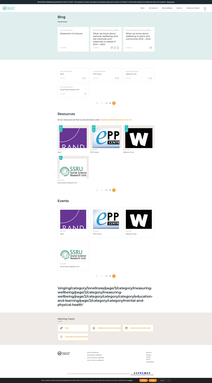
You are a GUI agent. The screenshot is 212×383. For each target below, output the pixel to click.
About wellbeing (167, 8)
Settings (162, 380)
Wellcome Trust (131, 74)
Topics (142, 8)
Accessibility (150, 362)
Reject (152, 380)
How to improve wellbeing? (95, 360)
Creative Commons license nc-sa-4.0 (116, 120)
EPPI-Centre (97, 74)
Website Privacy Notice (148, 357)
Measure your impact (193, 8)
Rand (62, 74)
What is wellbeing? (93, 352)
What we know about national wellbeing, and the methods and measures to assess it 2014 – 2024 (105, 39)
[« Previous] (97, 103)
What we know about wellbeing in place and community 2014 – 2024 (138, 36)
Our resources (153, 8)
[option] (73, 39)
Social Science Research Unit (69, 89)
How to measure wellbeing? (95, 357)
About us (179, 8)
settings (130, 380)
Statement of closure (71, 33)
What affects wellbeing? (94, 355)
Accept (143, 380)
